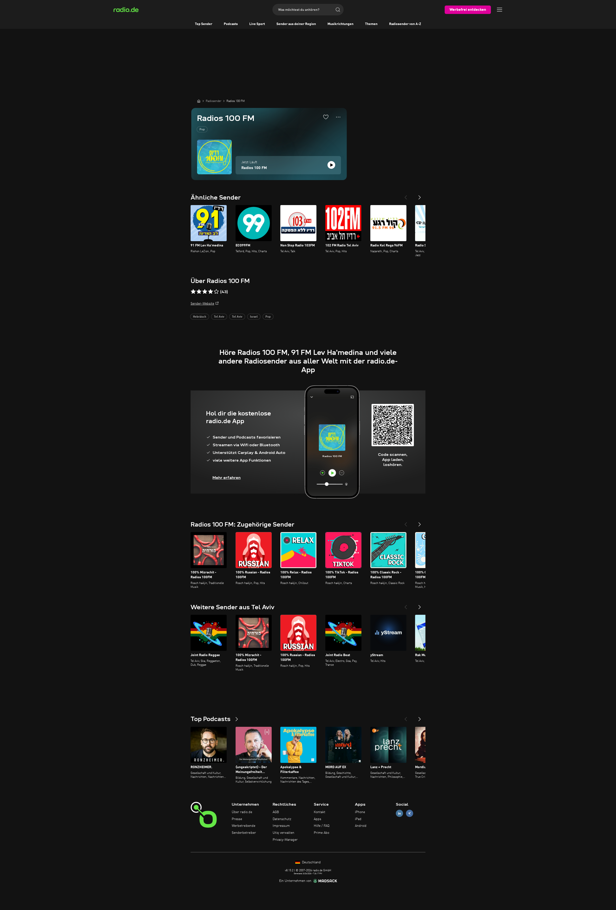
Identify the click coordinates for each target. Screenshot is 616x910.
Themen (371, 24)
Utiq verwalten (283, 833)
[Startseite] (199, 101)
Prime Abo (321, 833)
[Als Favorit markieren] (326, 117)
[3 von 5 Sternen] (205, 292)
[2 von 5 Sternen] (199, 292)
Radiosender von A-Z (405, 24)
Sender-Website (202, 303)
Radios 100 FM (254, 168)
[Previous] (405, 195)
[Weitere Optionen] (338, 117)
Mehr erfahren (226, 477)
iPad (358, 819)
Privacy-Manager (285, 839)
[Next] (419, 195)
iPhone (360, 812)
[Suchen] (338, 10)
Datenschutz (282, 819)
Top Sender (203, 24)
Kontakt (319, 812)
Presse (237, 819)
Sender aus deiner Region (296, 24)
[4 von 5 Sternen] (210, 292)
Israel (254, 316)
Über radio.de (242, 812)
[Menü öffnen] (499, 10)
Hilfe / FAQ (321, 826)
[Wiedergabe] (331, 165)
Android (360, 826)
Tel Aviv (219, 316)
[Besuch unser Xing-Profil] (409, 813)
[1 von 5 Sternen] (193, 292)
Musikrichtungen (340, 24)
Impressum (281, 826)
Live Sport (257, 24)
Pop (202, 129)
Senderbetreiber (244, 833)
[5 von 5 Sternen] (216, 292)
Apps (317, 819)
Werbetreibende (243, 826)
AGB (276, 812)
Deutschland (311, 862)
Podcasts (231, 24)
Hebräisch (199, 316)
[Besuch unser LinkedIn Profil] (399, 813)
